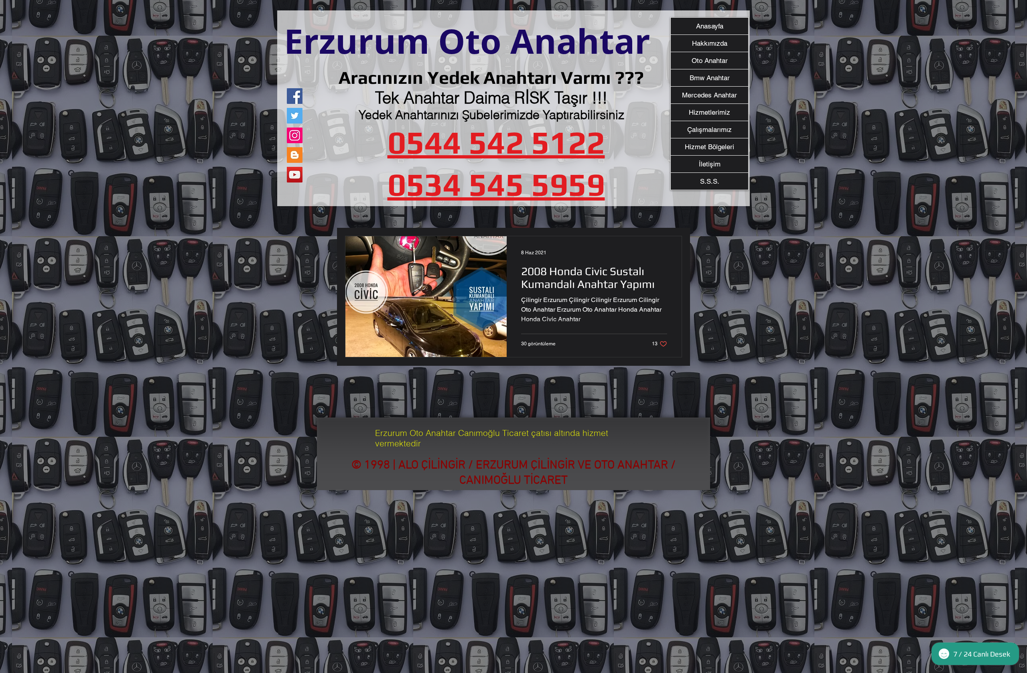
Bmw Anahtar (710, 78)
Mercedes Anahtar (709, 95)
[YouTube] (294, 174)
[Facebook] (294, 96)
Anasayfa (709, 26)
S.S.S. (709, 181)
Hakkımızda (709, 43)
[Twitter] (294, 116)
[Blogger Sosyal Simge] (294, 155)
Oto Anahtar (710, 61)
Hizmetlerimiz (709, 112)
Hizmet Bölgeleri (709, 147)
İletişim (710, 164)
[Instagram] (294, 135)
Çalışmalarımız (709, 130)
